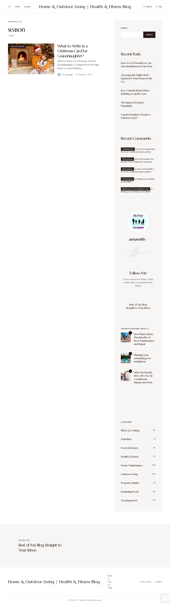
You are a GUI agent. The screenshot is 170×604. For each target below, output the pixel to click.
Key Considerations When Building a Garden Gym (135, 92)
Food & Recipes (129, 448)
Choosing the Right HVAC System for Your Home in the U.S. (136, 78)
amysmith (137, 239)
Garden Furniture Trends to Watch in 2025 (135, 116)
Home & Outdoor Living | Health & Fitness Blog (85, 6)
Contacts (158, 581)
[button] (9, 6)
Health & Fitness (129, 456)
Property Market (130, 483)
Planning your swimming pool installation (136, 191)
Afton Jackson (127, 159)
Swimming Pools (130, 491)
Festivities (126, 439)
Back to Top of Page (110, 581)
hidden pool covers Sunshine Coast (135, 189)
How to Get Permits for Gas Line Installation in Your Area (136, 64)
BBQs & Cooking (130, 430)
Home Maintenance (132, 465)
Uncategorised (17, 46)
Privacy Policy (145, 581)
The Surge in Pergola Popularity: (132, 104)
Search (124, 28)
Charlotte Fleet (127, 149)
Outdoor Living (129, 474)
